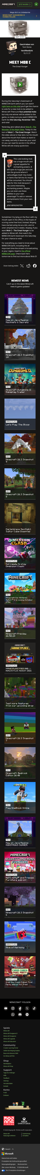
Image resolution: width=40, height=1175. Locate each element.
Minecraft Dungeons (9, 1036)
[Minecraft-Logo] (9, 4)
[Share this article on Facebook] (35, 266)
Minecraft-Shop (8, 1066)
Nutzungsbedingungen (9, 1164)
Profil (5, 1093)
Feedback (6, 1078)
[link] (6, 1008)
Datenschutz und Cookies (9, 1158)
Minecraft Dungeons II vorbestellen (14, 16)
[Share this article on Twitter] (22, 266)
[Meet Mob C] (20, 84)
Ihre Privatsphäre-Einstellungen (15, 1170)
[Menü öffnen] (36, 4)
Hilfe (4, 1075)
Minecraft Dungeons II (10, 1033)
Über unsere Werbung (8, 1167)
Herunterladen (8, 1083)
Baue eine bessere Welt (10, 1053)
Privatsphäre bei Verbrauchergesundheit (14, 1161)
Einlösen (6, 1095)
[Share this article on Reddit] (28, 266)
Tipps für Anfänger (9, 1073)
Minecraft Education (9, 1041)
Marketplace (7, 1064)
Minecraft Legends (9, 1039)
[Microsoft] (7, 1153)
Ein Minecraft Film (9, 1056)
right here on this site (11, 106)
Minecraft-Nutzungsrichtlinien (9, 1135)
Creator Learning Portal (10, 1048)
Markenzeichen (22, 1164)
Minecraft (6, 1031)
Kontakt (5, 1086)
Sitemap (6, 1081)
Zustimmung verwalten (26, 1135)
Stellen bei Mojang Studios (11, 1051)
